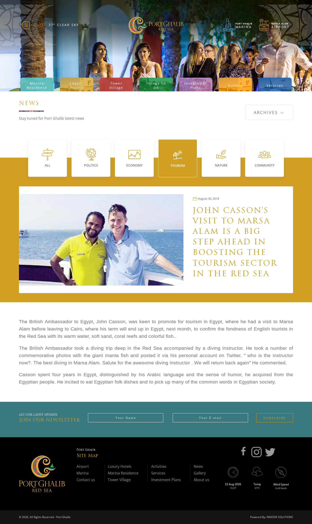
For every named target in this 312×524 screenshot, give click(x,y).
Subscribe (274, 418)
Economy (134, 165)
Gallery (200, 473)
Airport (83, 466)
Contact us (86, 479)
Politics (91, 165)
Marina (83, 473)
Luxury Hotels (120, 466)
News (198, 466)
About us (201, 479)
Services (158, 473)
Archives (267, 112)
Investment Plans (166, 479)
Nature (221, 165)
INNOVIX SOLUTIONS (279, 517)
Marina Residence (123, 473)
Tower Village (119, 479)
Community (265, 165)
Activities (159, 466)
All (47, 165)
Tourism (178, 165)
